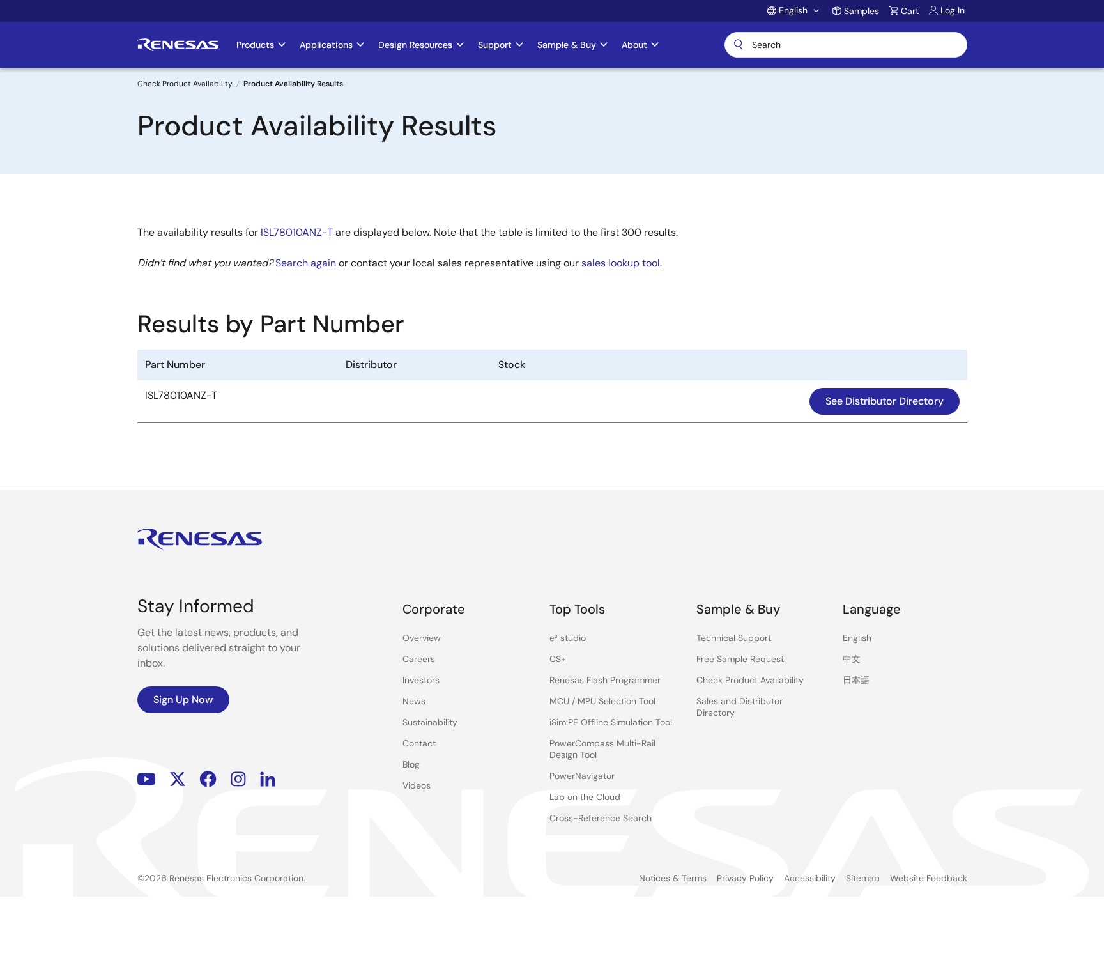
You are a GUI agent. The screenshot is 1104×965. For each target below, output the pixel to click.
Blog (411, 764)
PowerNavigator (582, 776)
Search (845, 45)
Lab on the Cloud (584, 797)
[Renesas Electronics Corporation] (177, 44)
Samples (861, 11)
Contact (419, 743)
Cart (910, 11)
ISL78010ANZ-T (297, 232)
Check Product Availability (185, 84)
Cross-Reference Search (600, 818)
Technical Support (733, 638)
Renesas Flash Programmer (605, 680)
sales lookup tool (620, 263)
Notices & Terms (673, 878)
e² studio (567, 638)
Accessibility (810, 878)
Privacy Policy (745, 878)
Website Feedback (928, 878)
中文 (852, 659)
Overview (421, 638)
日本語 (856, 680)
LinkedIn (267, 779)
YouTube (146, 779)
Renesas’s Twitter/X (177, 779)
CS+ (557, 659)
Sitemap (863, 878)
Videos (416, 785)
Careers (418, 659)
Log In (952, 10)
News (413, 701)
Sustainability (429, 722)
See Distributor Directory (884, 401)
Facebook (208, 779)
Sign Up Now (183, 699)
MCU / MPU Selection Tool (602, 701)
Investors (421, 680)
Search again (305, 263)
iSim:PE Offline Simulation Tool (610, 722)
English (857, 638)
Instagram (238, 779)
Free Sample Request (740, 659)
